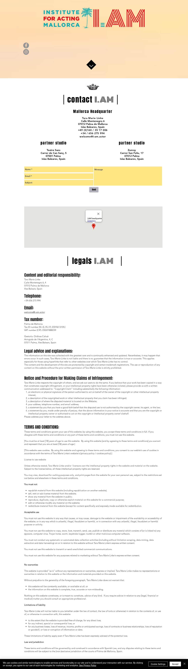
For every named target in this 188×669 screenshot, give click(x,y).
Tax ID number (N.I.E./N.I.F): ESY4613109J (44, 327)
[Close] (184, 664)
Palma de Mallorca (33, 323)
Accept (175, 664)
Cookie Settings (158, 664)
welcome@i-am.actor (34, 312)
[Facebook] (26, 45)
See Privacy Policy (87, 665)
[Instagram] (26, 52)
